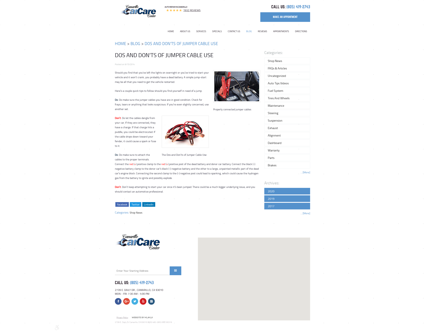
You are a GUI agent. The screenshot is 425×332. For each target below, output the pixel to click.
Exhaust (273, 128)
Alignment (274, 135)
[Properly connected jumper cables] (236, 106)
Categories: (273, 52)
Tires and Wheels (279, 98)
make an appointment (285, 17)
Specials (217, 31)
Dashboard (275, 143)
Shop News (136, 212)
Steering (273, 113)
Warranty (274, 150)
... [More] (305, 172)
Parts (271, 158)
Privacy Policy (122, 317)
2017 (271, 206)
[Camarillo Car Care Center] (138, 11)
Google (126, 301)
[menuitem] (172, 31)
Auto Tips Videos (278, 83)
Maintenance (276, 106)
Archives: (271, 183)
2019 (271, 199)
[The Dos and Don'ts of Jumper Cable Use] (185, 151)
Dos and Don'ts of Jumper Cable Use (181, 43)
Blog (249, 31)
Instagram (151, 301)
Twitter (135, 204)
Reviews (262, 31)
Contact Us (234, 31)
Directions (301, 31)
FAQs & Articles (277, 68)
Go (175, 270)
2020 (271, 191)
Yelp (143, 301)
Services (201, 31)
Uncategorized (277, 76)
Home (171, 31)
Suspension (275, 120)
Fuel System (275, 91)
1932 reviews (192, 10)
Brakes (272, 165)
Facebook (122, 204)
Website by (142, 317)
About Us (185, 31)
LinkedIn (149, 204)
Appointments (281, 31)
